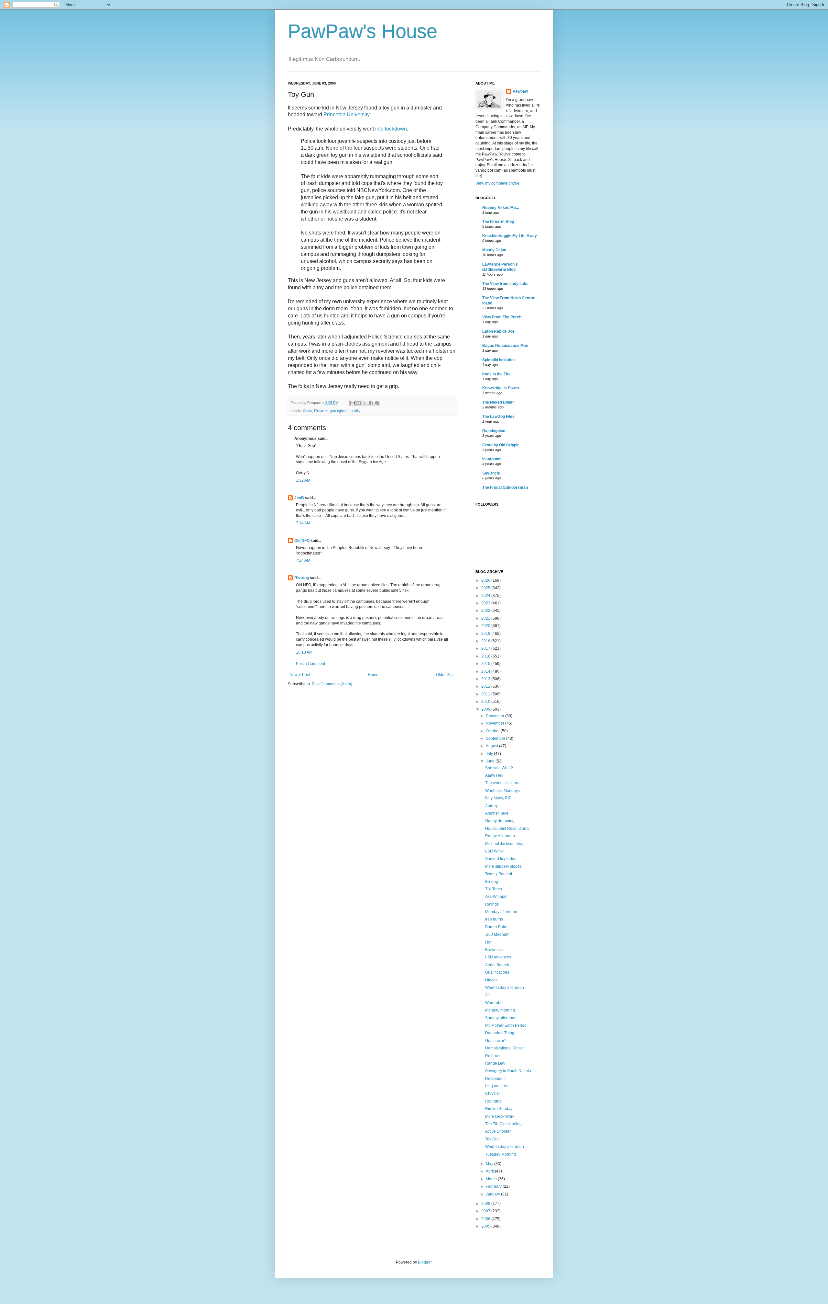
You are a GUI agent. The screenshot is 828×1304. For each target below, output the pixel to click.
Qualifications (497, 972)
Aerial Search (497, 965)
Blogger (424, 1262)
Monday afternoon (501, 911)
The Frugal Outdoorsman (505, 487)
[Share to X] (365, 403)
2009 (486, 709)
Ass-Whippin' (496, 896)
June (491, 761)
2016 (486, 656)
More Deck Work (499, 1116)
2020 (486, 625)
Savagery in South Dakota (508, 1071)
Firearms (321, 411)
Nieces (491, 980)
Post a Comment (310, 663)
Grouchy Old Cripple (500, 445)
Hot (488, 942)
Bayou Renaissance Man (505, 345)
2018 (486, 641)
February (494, 1186)
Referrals (493, 1056)
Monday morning (500, 1010)
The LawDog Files (498, 416)
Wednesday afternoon (504, 987)
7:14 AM (303, 523)
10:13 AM (304, 652)
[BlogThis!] (358, 403)
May (490, 1163)
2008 (486, 1203)
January (493, 1194)
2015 (486, 663)
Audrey (491, 806)
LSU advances (498, 957)
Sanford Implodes (500, 858)
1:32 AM (303, 480)
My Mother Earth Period (506, 1025)
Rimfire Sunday (498, 1108)
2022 (486, 610)
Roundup (493, 1101)
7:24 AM (303, 560)
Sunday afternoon (501, 1018)
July (490, 753)
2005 (486, 1226)
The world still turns (502, 783)
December (495, 716)
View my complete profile (497, 183)
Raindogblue (493, 431)
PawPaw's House (362, 31)
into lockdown (391, 129)
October (493, 731)
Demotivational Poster (504, 1048)
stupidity (354, 411)
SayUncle (491, 473)
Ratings (492, 904)
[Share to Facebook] (371, 403)
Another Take (496, 813)
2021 (486, 618)
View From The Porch (501, 317)
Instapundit (492, 459)
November (495, 723)
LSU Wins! (494, 851)
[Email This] (352, 403)
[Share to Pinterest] (377, 403)
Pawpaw (520, 91)
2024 (486, 595)
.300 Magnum (497, 934)
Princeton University (346, 114)
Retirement (495, 1078)
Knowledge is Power (500, 388)
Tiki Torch (493, 889)
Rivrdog (301, 578)
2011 (486, 694)
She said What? (499, 768)
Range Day (495, 1063)
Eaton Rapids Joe (498, 331)
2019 (486, 633)
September (496, 738)
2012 (486, 686)
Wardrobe (494, 1003)
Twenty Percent (498, 874)
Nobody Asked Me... (500, 207)
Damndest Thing (499, 1033)
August (492, 746)
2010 (486, 701)
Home (373, 674)
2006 (486, 1219)
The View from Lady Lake (505, 283)
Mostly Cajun (494, 250)
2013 (486, 679)
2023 (486, 603)
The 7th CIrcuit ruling (503, 1124)
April (490, 1171)
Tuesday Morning (500, 1154)
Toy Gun (492, 1139)
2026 (486, 580)
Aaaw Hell (494, 775)
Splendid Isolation (498, 360)
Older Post (445, 674)
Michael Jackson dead (505, 843)
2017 (486, 648)
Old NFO (302, 540)
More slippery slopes (503, 866)
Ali (487, 995)
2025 (486, 588)
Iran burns (494, 919)
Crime (307, 411)
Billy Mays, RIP (498, 798)
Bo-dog (491, 881)
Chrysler (492, 1093)
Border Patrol (496, 927)
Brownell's (494, 949)
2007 (486, 1211)
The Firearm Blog (498, 221)
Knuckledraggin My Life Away (509, 236)
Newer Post (299, 674)
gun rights (338, 411)
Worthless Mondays (502, 790)
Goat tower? (496, 1040)
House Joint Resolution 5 (507, 828)
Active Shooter (498, 1131)
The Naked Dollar (498, 402)
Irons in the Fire (496, 374)
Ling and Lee (496, 1086)
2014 (486, 671)
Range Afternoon (500, 836)
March (492, 1179)
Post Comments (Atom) (332, 684)
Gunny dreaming (500, 820)
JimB (299, 498)
